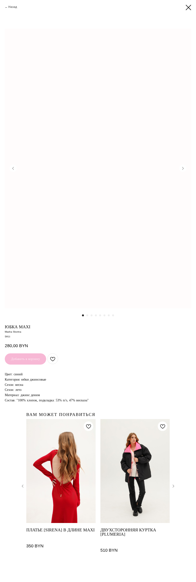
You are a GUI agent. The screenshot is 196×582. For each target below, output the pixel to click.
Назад (12, 7)
